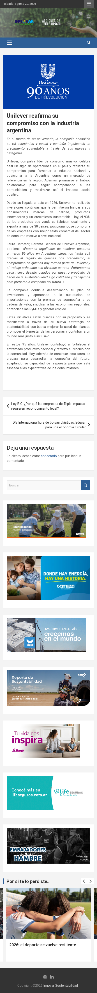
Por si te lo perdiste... (29, 881)
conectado (49, 456)
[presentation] (84, 881)
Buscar (85, 485)
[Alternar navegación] (9, 43)
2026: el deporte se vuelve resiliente (42, 944)
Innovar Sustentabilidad (60, 986)
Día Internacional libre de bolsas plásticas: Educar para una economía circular (49, 424)
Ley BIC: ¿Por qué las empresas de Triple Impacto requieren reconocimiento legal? (48, 406)
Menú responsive (89, 4)
